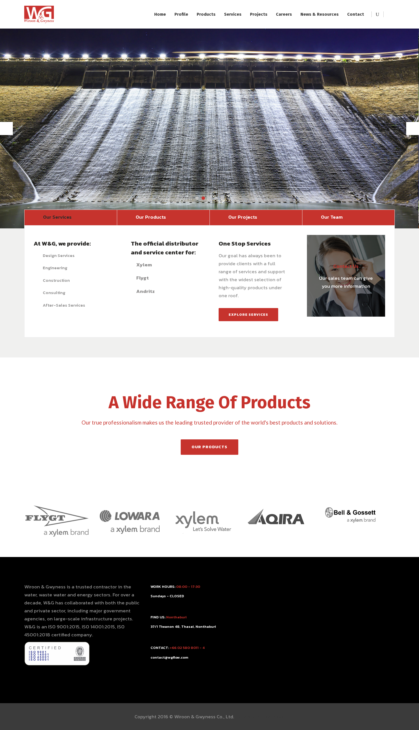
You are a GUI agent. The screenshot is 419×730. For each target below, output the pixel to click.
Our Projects (242, 217)
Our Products (151, 217)
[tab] (70, 217)
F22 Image (273, 716)
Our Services (57, 217)
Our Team (332, 217)
